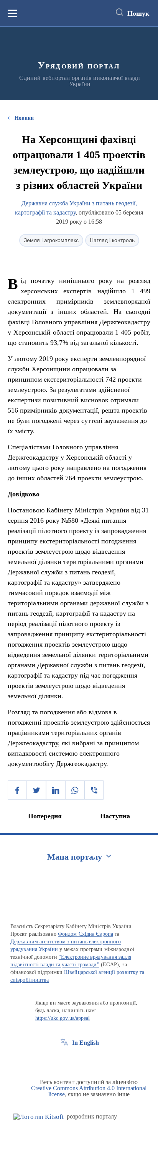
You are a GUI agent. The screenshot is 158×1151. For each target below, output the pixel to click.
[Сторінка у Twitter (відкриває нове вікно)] (78, 1060)
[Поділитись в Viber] (94, 790)
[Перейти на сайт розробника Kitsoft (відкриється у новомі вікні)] (38, 1117)
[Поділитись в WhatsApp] (75, 790)
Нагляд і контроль (112, 240)
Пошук (138, 13)
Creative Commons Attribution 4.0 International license (88, 1091)
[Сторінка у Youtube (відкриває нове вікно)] (92, 1060)
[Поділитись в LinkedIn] (55, 790)
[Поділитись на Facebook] (17, 790)
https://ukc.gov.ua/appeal (62, 1018)
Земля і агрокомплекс (51, 240)
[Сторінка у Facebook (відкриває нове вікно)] (64, 1060)
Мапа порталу (74, 857)
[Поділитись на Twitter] (36, 790)
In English (85, 1042)
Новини (24, 118)
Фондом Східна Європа (85, 934)
